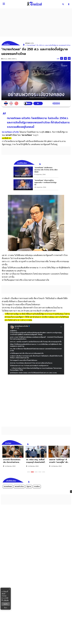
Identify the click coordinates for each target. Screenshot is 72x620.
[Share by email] (69, 58)
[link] (36, 172)
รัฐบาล (29, 486)
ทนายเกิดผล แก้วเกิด (10, 132)
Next (70, 443)
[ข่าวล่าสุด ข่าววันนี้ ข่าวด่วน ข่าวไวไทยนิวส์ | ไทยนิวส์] (34, 3)
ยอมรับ (6, 604)
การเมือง (37, 486)
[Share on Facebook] (61, 58)
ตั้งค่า (5, 607)
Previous (66, 443)
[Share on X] (65, 58)
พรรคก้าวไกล (19, 486)
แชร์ (58, 59)
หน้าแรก (27, 43)
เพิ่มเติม (6, 600)
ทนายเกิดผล (8, 486)
